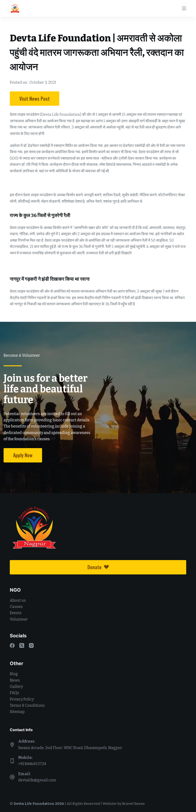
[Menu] (184, 8)
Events (16, 613)
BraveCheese (133, 803)
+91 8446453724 (32, 764)
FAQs (14, 692)
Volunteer (19, 619)
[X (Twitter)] (21, 645)
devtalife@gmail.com (37, 780)
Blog (14, 674)
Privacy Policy (22, 699)
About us (18, 600)
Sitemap (17, 711)
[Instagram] (31, 645)
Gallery (16, 686)
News (15, 680)
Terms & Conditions (27, 705)
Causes (16, 606)
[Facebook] (12, 645)
